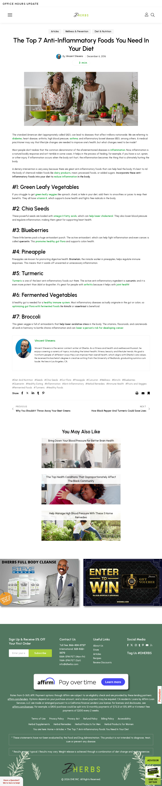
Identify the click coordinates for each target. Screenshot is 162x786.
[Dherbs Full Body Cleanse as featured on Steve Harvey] (39, 582)
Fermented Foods (23, 387)
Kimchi (117, 380)
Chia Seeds (52, 380)
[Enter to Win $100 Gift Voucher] (122, 582)
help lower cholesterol (101, 216)
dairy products (62, 172)
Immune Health (116, 384)
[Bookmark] (149, 393)
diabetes (17, 138)
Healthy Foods (55, 387)
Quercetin (19, 384)
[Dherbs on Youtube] (147, 645)
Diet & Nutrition (103, 31)
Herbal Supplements (39, 724)
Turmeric (17, 280)
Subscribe (40, 653)
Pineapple (80, 380)
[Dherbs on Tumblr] (139, 645)
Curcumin (93, 380)
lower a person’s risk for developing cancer (99, 327)
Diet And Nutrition (23, 380)
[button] (81, 63)
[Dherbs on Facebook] (127, 645)
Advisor (153, 760)
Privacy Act (74, 718)
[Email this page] (143, 393)
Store (96, 649)
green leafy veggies (46, 194)
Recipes (97, 658)
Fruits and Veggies (137, 384)
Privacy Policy (56, 718)
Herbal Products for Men (88, 724)
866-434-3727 (77, 645)
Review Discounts (102, 662)
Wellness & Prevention (76, 31)
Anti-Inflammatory (74, 384)
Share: (15, 393)
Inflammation (53, 384)
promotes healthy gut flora (50, 241)
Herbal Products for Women (119, 724)
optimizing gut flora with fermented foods (36, 306)
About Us (98, 645)
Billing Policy (107, 718)
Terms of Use (38, 718)
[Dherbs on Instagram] (136, 645)
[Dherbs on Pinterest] (143, 645)
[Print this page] (137, 393)
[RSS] (151, 645)
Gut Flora (66, 380)
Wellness (105, 380)
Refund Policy (90, 718)
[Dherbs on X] (131, 645)
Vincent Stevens (74, 56)
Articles (55, 31)
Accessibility (124, 718)
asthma (74, 138)
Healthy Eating (35, 384)
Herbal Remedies (96, 384)
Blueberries (129, 380)
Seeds (39, 380)
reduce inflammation (65, 176)
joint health (122, 284)
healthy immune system (57, 302)
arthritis (88, 284)
